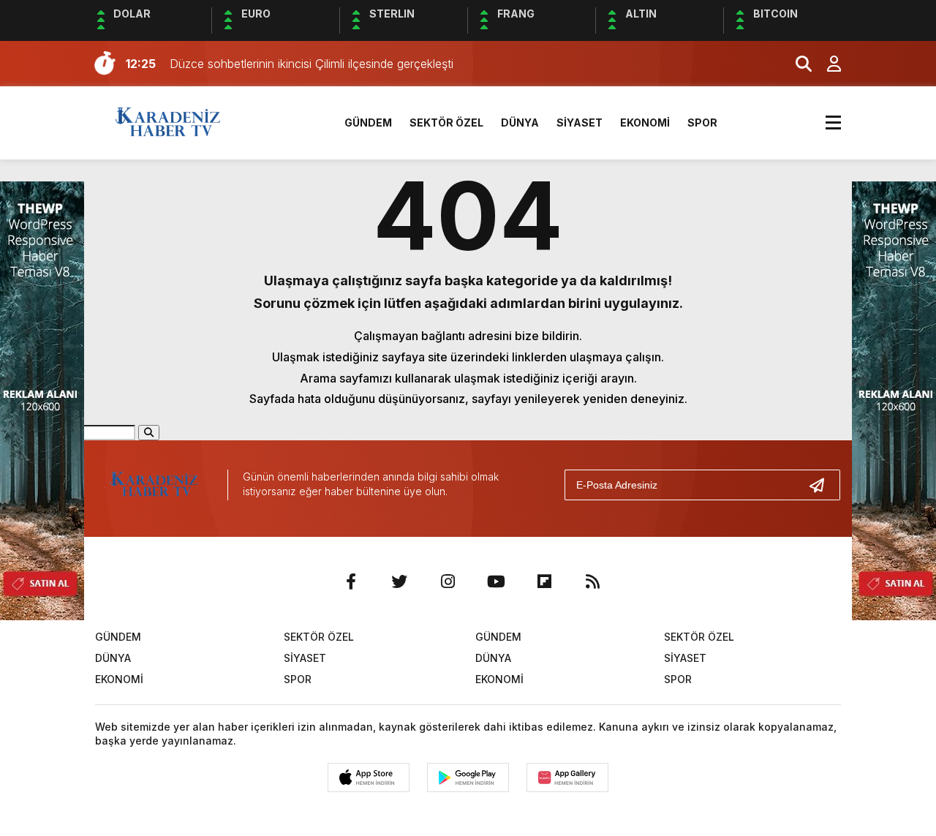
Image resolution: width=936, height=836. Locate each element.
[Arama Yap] (797, 63)
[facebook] (351, 581)
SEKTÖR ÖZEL (446, 122)
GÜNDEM (368, 122)
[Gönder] (822, 485)
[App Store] (369, 777)
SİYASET (579, 122)
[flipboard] (544, 581)
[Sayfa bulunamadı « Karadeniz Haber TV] (168, 121)
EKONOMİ (645, 122)
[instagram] (447, 581)
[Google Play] (468, 777)
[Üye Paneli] (826, 63)
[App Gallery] (567, 777)
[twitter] (399, 581)
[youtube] (495, 581)
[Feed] (592, 581)
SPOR (702, 122)
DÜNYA (520, 122)
